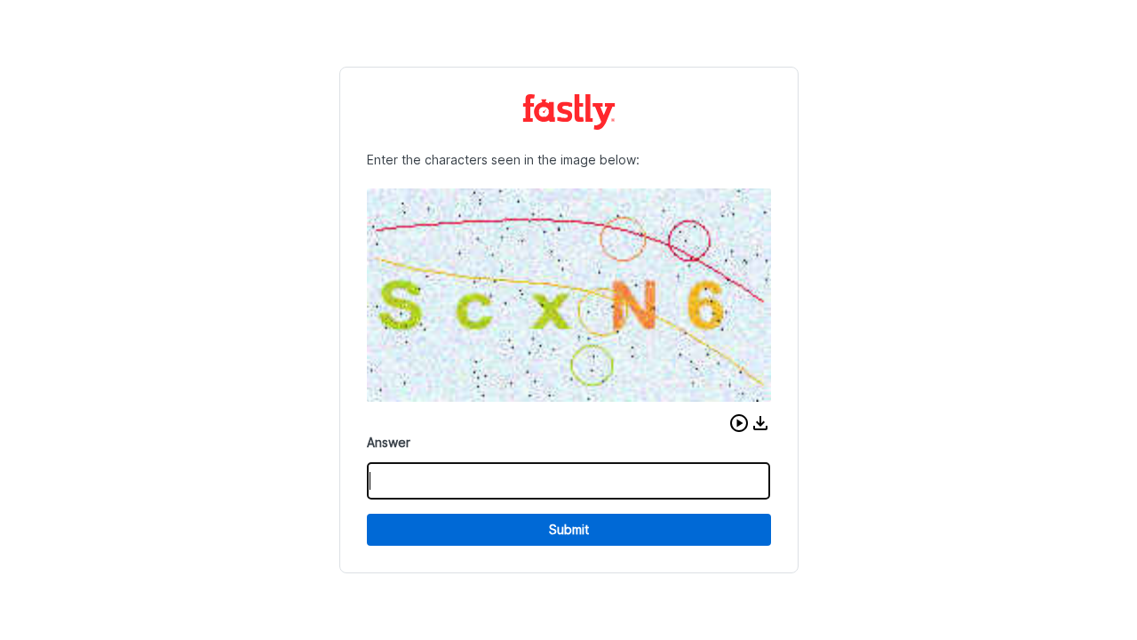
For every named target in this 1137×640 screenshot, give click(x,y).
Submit (569, 529)
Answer (388, 442)
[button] (739, 423)
